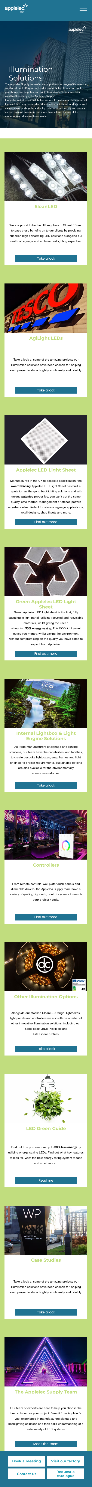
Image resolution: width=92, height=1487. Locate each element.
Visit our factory (65, 1461)
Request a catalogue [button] (65, 1474)
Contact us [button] (26, 1474)
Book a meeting (26, 1461)
